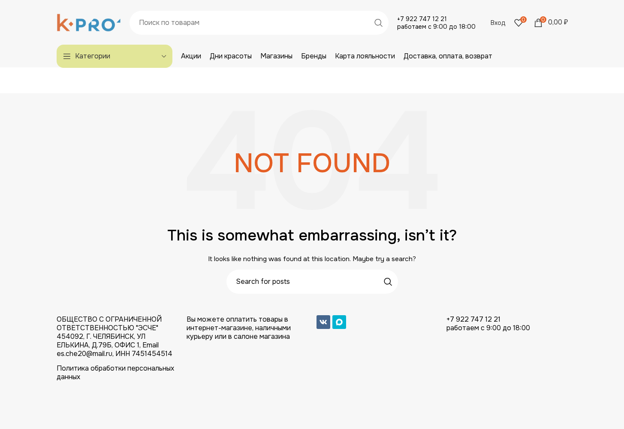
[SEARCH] (379, 23)
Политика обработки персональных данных (115, 372)
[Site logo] (89, 22)
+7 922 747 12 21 (422, 19)
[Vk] (323, 322)
